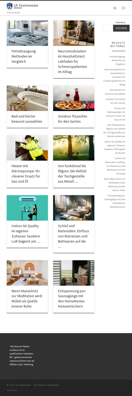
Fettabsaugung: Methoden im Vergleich (24, 56)
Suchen (120, 22)
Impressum (12, 390)
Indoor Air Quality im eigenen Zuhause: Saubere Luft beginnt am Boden (114, 147)
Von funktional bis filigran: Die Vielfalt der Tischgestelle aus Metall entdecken (114, 130)
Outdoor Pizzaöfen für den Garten (115, 101)
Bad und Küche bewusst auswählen (115, 91)
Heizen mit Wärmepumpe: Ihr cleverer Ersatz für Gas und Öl (115, 114)
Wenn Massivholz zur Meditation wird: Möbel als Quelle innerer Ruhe (114, 184)
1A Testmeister (23, 385)
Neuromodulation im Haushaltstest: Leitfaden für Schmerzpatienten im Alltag (72, 61)
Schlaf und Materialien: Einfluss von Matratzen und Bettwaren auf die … (73, 236)
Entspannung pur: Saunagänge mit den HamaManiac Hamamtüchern (114, 201)
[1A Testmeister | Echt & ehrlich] (10, 5)
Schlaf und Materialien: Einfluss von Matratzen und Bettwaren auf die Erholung (115, 166)
